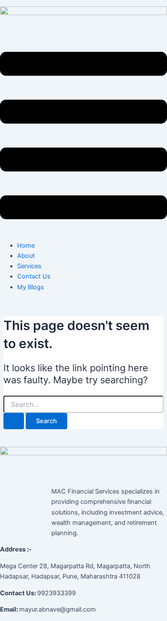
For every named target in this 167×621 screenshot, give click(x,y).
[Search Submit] (13, 421)
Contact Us (34, 276)
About (26, 256)
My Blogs (30, 287)
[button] (83, 137)
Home (26, 245)
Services (29, 266)
